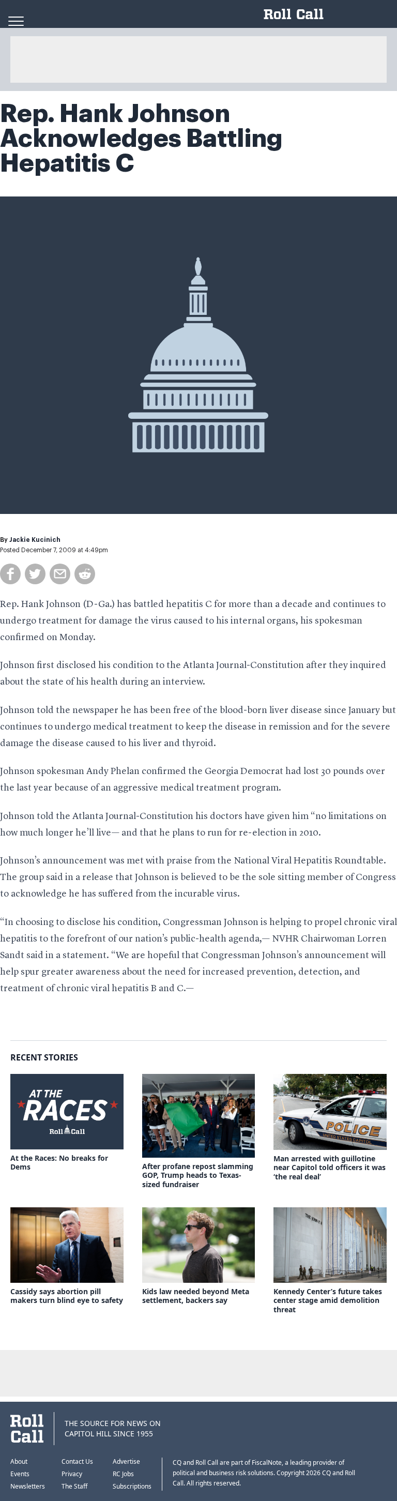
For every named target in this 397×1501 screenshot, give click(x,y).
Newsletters (27, 1486)
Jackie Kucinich (34, 540)
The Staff (74, 1486)
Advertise (126, 1461)
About (18, 1461)
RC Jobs (123, 1473)
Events (19, 1473)
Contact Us (77, 1461)
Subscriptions (132, 1486)
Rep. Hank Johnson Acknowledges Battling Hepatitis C (141, 138)
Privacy (72, 1473)
